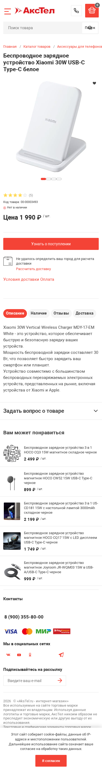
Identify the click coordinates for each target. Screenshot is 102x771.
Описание (15, 313)
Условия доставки (21, 279)
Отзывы (61, 313)
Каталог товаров (36, 46)
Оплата (47, 279)
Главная (10, 46)
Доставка (85, 313)
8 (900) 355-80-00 (76, 10)
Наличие (39, 313)
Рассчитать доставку (33, 269)
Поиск (90, 28)
